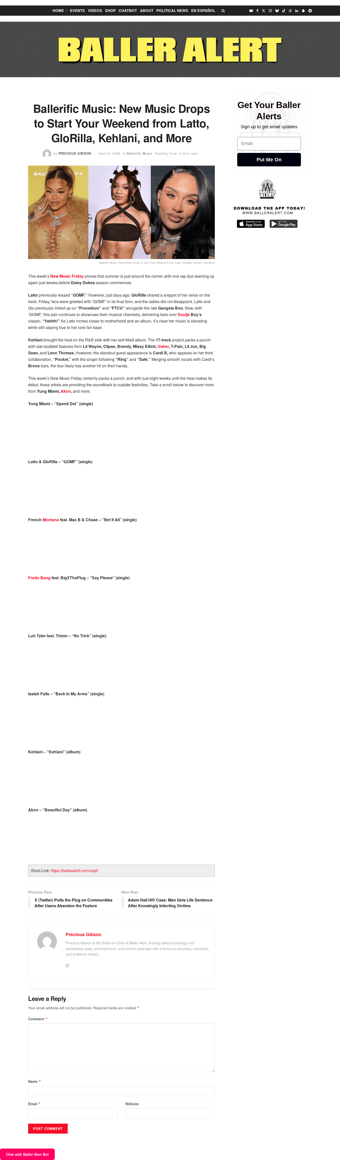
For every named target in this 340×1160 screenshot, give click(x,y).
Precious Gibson (74, 153)
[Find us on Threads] (290, 10)
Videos (95, 10)
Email (34, 1103)
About (146, 10)
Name (34, 1081)
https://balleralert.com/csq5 (74, 870)
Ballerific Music (140, 153)
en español (203, 10)
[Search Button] (223, 10)
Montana (51, 519)
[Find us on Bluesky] (277, 10)
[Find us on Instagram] (270, 10)
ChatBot (128, 10)
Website (132, 1103)
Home (58, 10)
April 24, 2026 (109, 153)
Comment (38, 1018)
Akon (66, 391)
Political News (172, 10)
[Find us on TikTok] (283, 10)
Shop (110, 10)
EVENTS (77, 10)
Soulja (184, 314)
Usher (163, 346)
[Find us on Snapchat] (303, 10)
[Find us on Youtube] (251, 10)
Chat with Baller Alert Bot (27, 1154)
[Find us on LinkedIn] (296, 10)
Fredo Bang (39, 577)
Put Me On (269, 159)
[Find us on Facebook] (257, 10)
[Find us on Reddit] (310, 10)
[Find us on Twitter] (263, 10)
